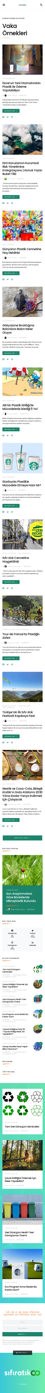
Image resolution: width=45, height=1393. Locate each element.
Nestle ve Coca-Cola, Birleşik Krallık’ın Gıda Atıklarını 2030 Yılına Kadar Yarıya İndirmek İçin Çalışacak (22, 794)
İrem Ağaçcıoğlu (14, 804)
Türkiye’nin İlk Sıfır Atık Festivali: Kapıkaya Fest (18, 714)
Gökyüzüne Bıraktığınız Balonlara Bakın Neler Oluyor (18, 329)
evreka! (24, 1384)
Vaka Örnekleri (8, 78)
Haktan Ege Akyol (14, 566)
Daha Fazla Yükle (21, 838)
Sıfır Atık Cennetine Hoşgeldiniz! (15, 559)
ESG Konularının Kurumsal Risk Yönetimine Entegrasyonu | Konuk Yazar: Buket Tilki (22, 168)
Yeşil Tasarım (22, 1043)
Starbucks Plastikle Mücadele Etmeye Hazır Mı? (21, 483)
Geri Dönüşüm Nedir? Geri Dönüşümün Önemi (14, 1000)
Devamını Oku (9, 111)
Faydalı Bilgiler (8, 629)
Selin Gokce (9, 1185)
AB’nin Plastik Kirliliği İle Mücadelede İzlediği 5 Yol (20, 407)
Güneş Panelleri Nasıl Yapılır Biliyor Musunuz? (14, 1047)
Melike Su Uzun (13, 643)
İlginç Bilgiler (12, 890)
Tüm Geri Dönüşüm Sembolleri (11, 970)
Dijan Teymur (12, 414)
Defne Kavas (12, 95)
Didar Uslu (11, 490)
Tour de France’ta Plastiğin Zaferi (21, 636)
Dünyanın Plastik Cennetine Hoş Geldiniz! (21, 251)
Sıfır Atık (11, 179)
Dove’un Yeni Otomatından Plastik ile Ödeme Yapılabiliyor (21, 86)
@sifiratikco (21, 1353)
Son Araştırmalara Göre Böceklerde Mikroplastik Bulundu (21, 897)
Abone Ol (21, 1334)
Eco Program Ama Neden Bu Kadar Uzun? (15, 1015)
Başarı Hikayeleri (9, 553)
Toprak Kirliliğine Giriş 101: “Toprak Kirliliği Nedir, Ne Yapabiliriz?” (13, 1031)
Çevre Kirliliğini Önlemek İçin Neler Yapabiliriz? (15, 985)
